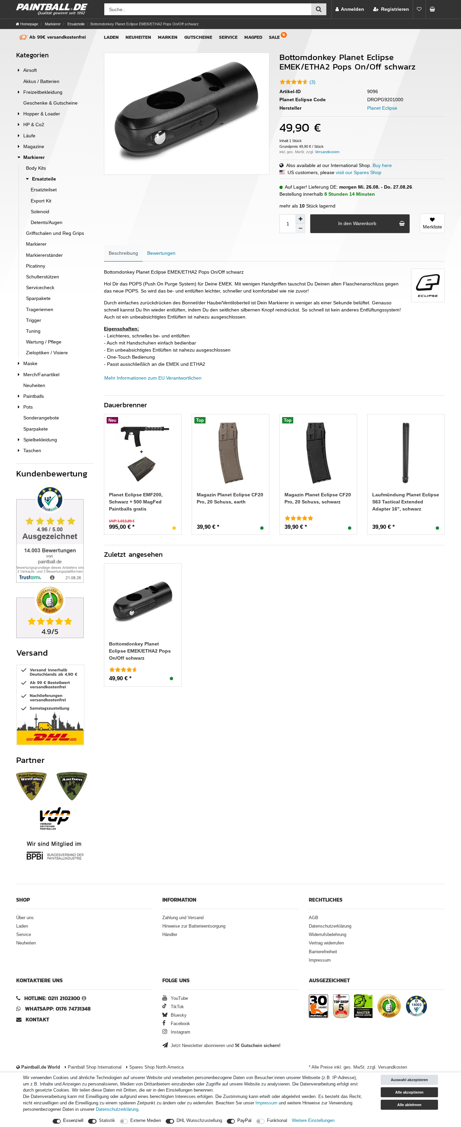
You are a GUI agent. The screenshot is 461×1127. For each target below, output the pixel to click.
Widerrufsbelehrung (327, 934)
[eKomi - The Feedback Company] (389, 1007)
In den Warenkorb (357, 223)
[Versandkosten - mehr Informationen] (327, 152)
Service (228, 37)
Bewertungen (161, 253)
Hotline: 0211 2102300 (52, 998)
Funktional (277, 1120)
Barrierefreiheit (323, 952)
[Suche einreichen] (318, 9)
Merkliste (432, 226)
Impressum (320, 960)
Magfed (253, 37)
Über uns (25, 917)
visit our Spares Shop (358, 172)
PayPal (244, 1120)
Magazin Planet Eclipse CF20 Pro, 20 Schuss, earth (230, 498)
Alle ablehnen (409, 1105)
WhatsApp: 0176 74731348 (58, 1009)
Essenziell (73, 1120)
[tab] (123, 253)
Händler (169, 934)
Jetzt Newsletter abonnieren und (224, 1045)
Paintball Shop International (93, 1067)
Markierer (52, 24)
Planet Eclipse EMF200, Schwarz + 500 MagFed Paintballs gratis (136, 502)
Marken (168, 37)
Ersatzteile (75, 24)
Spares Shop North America (156, 1067)
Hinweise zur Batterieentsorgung (193, 926)
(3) (312, 82)
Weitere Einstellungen (313, 1120)
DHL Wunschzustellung (199, 1120)
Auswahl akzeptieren (409, 1080)
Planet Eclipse (382, 108)
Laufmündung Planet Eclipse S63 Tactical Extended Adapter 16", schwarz (405, 502)
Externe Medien (145, 1120)
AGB (313, 917)
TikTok (176, 1007)
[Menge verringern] (300, 228)
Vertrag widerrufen (326, 943)
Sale (274, 37)
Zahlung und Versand (183, 917)
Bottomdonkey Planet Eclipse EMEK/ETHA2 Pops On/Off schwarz (140, 651)
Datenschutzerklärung (330, 926)
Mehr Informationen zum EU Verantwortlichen (152, 378)
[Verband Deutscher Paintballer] (55, 818)
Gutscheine (198, 37)
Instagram (179, 1032)
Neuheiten (138, 37)
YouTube (178, 998)
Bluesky (178, 1015)
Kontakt (37, 1019)
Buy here (382, 165)
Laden (111, 37)
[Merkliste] (419, 9)
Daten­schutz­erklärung (117, 1109)
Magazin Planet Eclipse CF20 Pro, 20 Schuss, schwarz (317, 498)
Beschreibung (123, 253)
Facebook (179, 1023)
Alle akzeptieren (409, 1092)
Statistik (107, 1120)
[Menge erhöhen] (300, 219)
